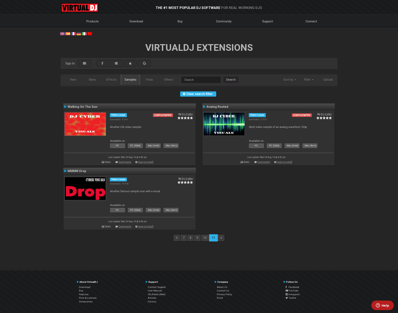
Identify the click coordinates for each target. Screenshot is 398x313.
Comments (125, 162)
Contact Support (157, 287)
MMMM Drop (77, 171)
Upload (328, 79)
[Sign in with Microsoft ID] (116, 63)
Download (136, 21)
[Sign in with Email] (84, 63)
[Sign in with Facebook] (102, 63)
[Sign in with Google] (144, 63)
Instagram (294, 294)
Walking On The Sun (82, 107)
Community (224, 21)
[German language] (78, 33)
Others (168, 79)
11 (213, 238)
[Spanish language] (68, 33)
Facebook (293, 287)
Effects (111, 79)
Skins (92, 79)
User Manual (155, 290)
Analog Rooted (217, 107)
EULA (220, 297)
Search (231, 79)
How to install (145, 162)
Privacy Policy (224, 294)
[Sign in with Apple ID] (130, 63)
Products (92, 21)
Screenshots (86, 301)
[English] (62, 33)
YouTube (293, 290)
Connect (311, 21)
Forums (152, 301)
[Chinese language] (89, 33)
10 (205, 238)
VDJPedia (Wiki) (156, 294)
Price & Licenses (88, 297)
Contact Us (223, 290)
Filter (308, 79)
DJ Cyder (187, 114)
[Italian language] (84, 33)
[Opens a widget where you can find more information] (382, 306)
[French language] (73, 33)
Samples (130, 79)
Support (267, 21)
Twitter (292, 297)
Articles (152, 297)
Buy (180, 21)
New (73, 79)
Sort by (288, 79)
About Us (222, 287)
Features (84, 294)
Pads (149, 79)
